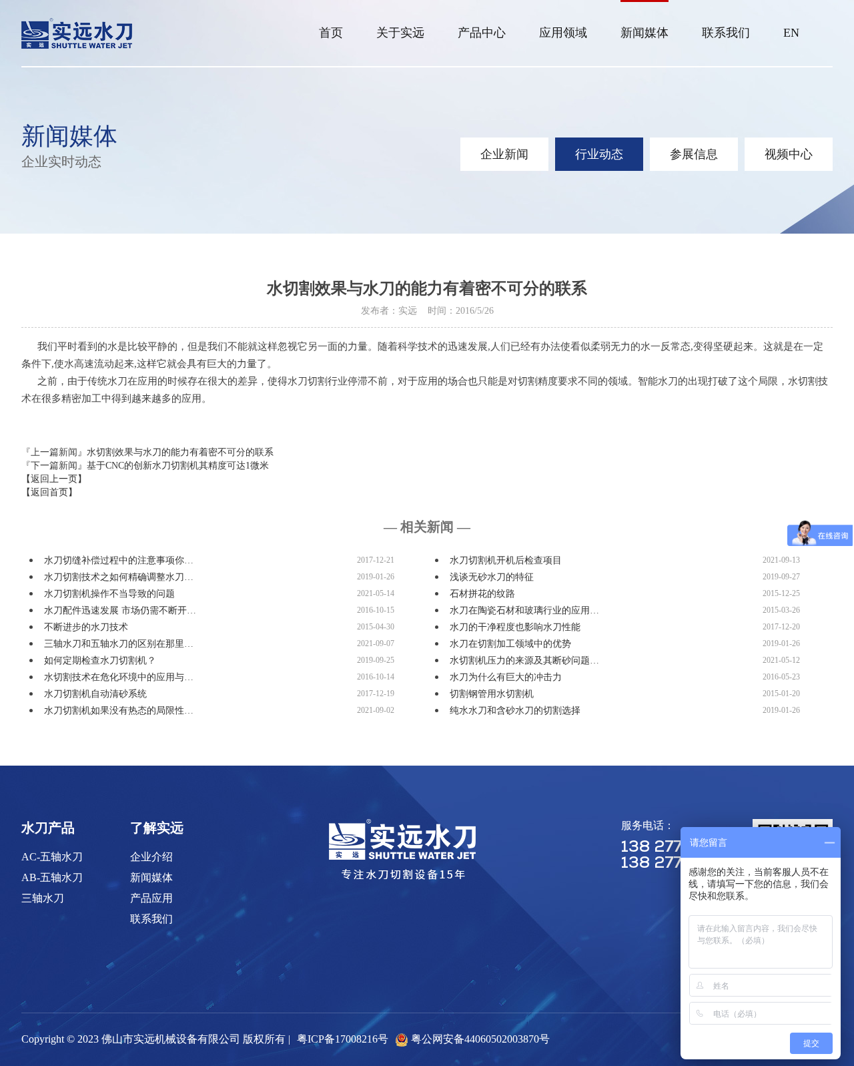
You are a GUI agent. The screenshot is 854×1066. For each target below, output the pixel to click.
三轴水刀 (42, 898)
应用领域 (563, 32)
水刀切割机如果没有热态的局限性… (118, 711)
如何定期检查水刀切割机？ (100, 660)
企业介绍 (151, 856)
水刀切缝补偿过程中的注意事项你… (118, 560)
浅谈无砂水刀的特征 (492, 577)
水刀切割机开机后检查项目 (506, 560)
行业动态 (599, 154)
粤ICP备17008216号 (342, 1039)
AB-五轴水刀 (52, 877)
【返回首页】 (49, 492)
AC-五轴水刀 (52, 856)
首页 (331, 32)
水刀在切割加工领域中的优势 (510, 644)
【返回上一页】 (54, 479)
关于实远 (400, 32)
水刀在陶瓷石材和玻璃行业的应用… (524, 610)
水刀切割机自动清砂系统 (95, 694)
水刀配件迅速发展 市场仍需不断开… (120, 610)
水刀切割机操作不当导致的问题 (109, 594)
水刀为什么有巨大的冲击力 (506, 677)
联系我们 (726, 32)
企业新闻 (504, 154)
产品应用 (151, 898)
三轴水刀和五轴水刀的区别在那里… (118, 644)
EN (791, 32)
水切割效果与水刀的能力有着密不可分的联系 (180, 452)
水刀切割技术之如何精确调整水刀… (118, 577)
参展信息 (694, 154)
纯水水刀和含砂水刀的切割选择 (515, 711)
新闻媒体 (644, 32)
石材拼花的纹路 (482, 594)
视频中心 (789, 154)
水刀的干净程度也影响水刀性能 (515, 627)
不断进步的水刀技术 (86, 627)
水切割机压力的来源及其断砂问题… (524, 660)
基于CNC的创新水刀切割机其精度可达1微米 (178, 466)
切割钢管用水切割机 (492, 694)
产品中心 (482, 32)
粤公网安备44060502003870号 (480, 1039)
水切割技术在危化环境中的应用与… (118, 677)
